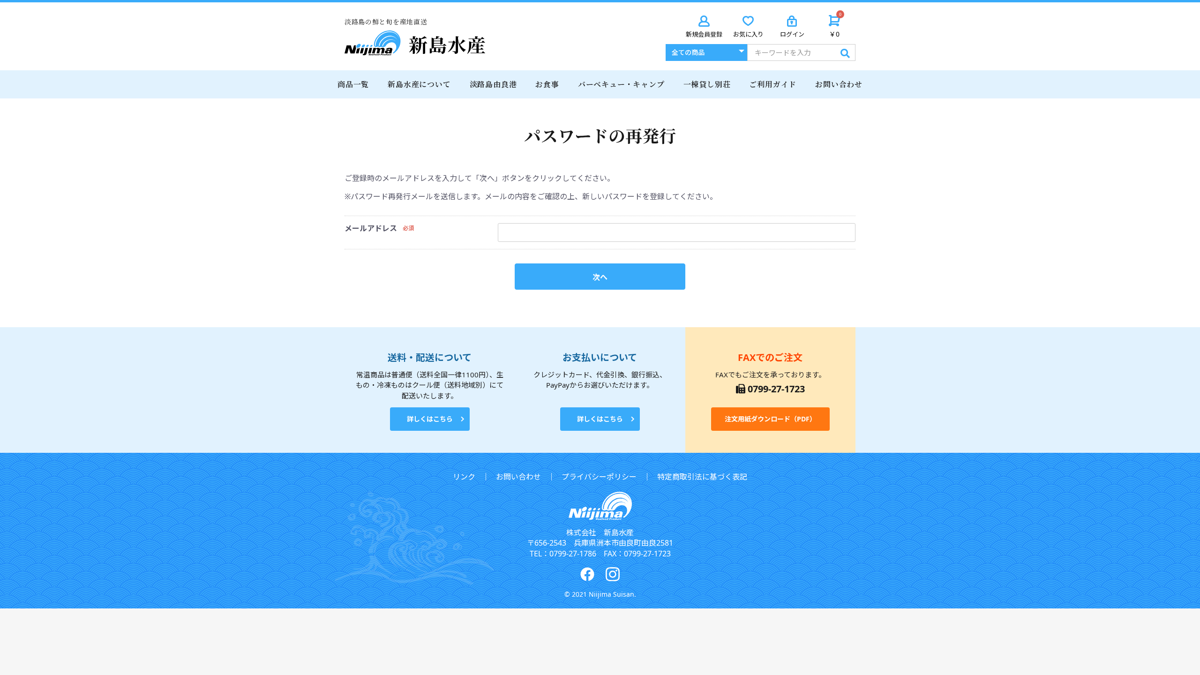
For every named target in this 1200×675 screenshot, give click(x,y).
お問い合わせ (838, 84)
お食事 (547, 84)
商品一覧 (353, 84)
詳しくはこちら (430, 418)
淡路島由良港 (493, 84)
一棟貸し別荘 (707, 84)
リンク (464, 477)
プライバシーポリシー (599, 477)
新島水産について (419, 84)
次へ (600, 277)
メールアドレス (371, 228)
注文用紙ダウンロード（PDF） (770, 418)
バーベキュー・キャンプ (621, 84)
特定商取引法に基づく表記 (702, 477)
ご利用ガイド (772, 84)
